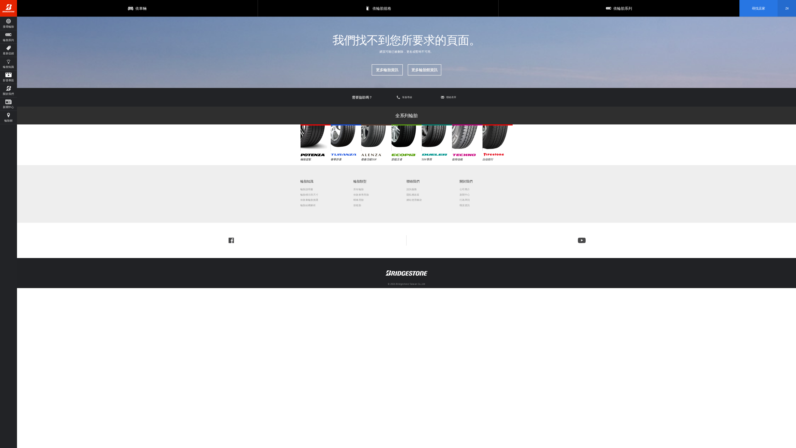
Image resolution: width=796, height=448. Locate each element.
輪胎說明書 (306, 189)
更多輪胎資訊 (387, 70)
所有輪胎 (358, 189)
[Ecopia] (406, 137)
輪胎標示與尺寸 (309, 194)
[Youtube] (581, 240)
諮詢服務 (411, 189)
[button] (8, 37)
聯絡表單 (451, 97)
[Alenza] (376, 137)
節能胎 (357, 205)
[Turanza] (346, 137)
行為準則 (465, 199)
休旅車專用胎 (361, 194)
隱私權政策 (412, 194)
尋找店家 (758, 8)
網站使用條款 (414, 199)
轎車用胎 (358, 199)
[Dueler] (437, 137)
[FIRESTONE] (497, 137)
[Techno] (467, 137)
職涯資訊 (465, 205)
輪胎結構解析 (308, 205)
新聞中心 (465, 194)
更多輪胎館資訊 (424, 70)
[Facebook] (231, 240)
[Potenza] (315, 137)
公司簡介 (465, 189)
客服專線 (407, 97)
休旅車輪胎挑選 (309, 199)
